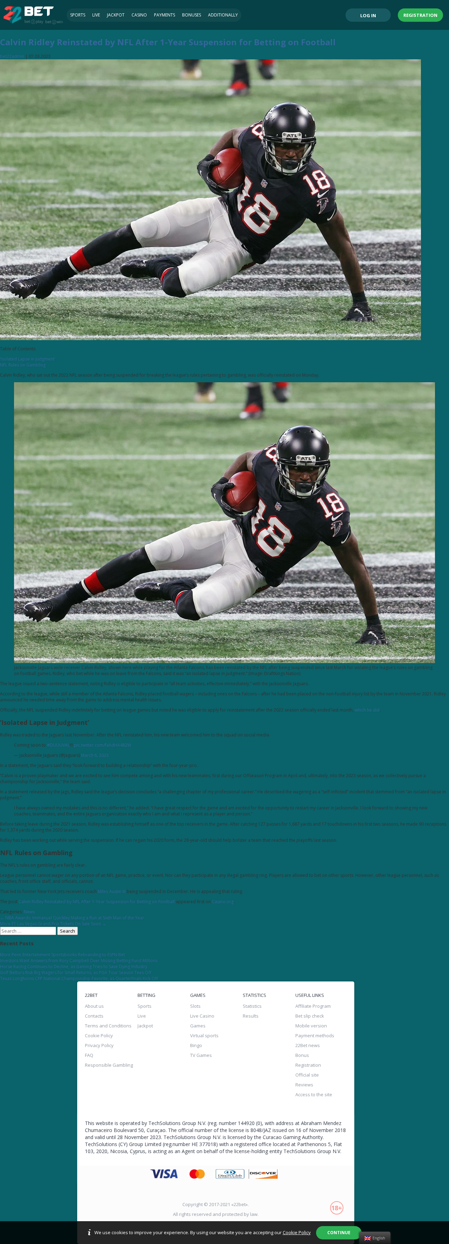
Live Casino (202, 1016)
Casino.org (223, 902)
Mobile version (311, 1026)
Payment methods (314, 1035)
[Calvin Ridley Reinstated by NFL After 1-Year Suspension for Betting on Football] (210, 339)
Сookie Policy (99, 1035)
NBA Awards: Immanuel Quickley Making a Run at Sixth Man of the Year (72, 918)
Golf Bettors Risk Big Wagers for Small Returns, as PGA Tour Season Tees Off (75, 972)
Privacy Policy (99, 1045)
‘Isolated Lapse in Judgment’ (27, 359)
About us (94, 1006)
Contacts (94, 1016)
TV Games (201, 1055)
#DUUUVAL (58, 745)
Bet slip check (309, 1016)
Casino (139, 15)
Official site (307, 1075)
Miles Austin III (112, 891)
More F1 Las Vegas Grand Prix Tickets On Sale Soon (53, 924)
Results (251, 1016)
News (29, 912)
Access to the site (313, 1094)
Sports (77, 15)
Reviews (304, 1084)
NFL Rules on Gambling (23, 365)
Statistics (252, 1006)
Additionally (223, 15)
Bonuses (191, 15)
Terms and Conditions (108, 1026)
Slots (195, 1006)
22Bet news (307, 1045)
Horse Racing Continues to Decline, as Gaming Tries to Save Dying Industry (73, 967)
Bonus (302, 1055)
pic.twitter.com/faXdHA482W (102, 745)
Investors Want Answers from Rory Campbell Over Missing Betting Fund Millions (79, 961)
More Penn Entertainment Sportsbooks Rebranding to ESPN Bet (62, 955)
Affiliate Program (313, 1006)
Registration (420, 15)
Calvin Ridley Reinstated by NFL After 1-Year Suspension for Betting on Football (168, 42)
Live (96, 15)
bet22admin (12, 56)
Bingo (196, 1045)
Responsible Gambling (109, 1065)
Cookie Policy (297, 1232)
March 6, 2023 (95, 755)
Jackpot (116, 15)
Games (198, 1026)
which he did (367, 710)
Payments (164, 15)
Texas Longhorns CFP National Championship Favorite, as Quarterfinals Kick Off (79, 978)
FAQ (89, 1055)
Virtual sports (204, 1035)
